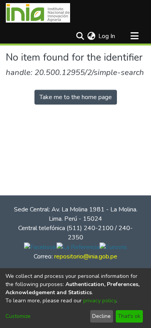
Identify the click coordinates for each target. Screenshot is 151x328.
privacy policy (99, 300)
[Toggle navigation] (134, 36)
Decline (101, 316)
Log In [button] (107, 36)
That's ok (129, 316)
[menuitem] (91, 36)
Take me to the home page (75, 97)
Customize (18, 316)
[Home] (38, 13)
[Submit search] (80, 36)
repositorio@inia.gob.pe (85, 256)
